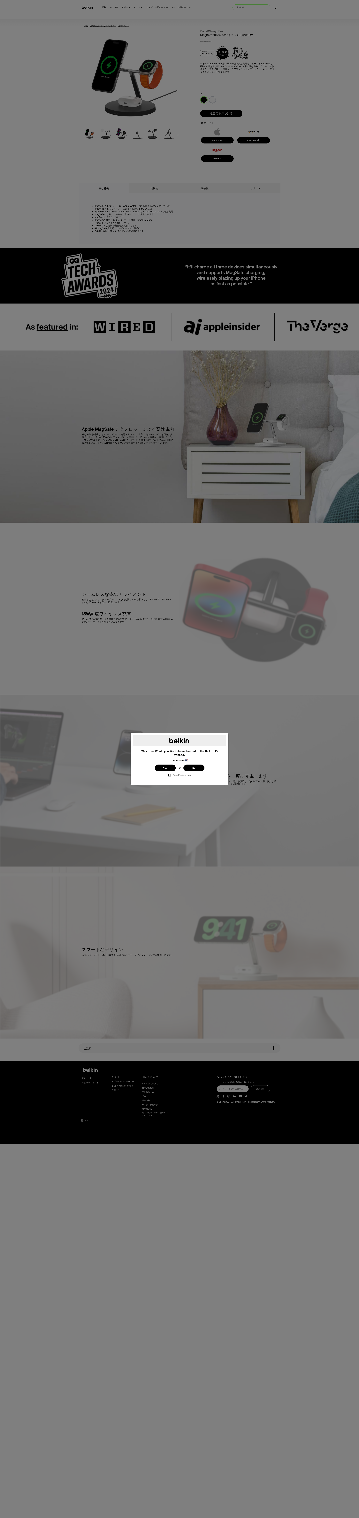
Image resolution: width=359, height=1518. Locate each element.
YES (165, 768)
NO (193, 768)
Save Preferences (182, 775)
